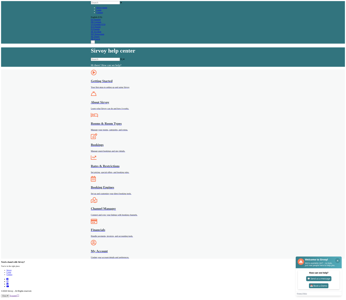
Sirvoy (9, 270)
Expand (13, 296)
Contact (99, 12)
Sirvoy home (101, 8)
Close (4, 296)
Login (98, 10)
